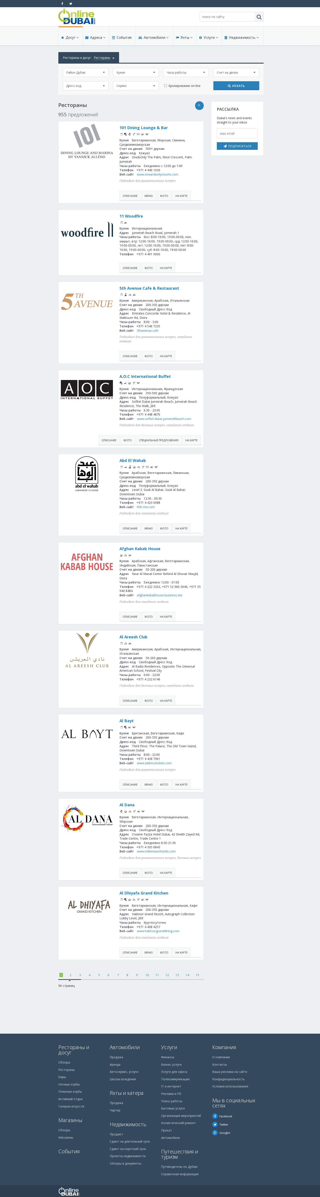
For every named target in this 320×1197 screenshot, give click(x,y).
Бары (62, 1077)
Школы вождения (123, 1079)
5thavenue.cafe (147, 330)
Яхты (185, 37)
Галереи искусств (71, 1106)
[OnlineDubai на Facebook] (62, 3)
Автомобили (154, 37)
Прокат (166, 1130)
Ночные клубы (69, 1084)
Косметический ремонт (178, 1123)
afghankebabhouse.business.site (159, 595)
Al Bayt (127, 720)
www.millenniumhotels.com (156, 851)
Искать (238, 86)
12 (167, 975)
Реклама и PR (171, 1094)
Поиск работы (171, 1101)
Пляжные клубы (70, 1091)
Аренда (115, 1064)
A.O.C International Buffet (145, 376)
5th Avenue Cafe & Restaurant (149, 288)
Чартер (115, 1110)
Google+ (225, 1133)
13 (177, 975)
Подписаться (239, 146)
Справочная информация (180, 1174)
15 (197, 975)
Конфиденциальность (228, 1079)
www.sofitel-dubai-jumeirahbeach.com (164, 419)
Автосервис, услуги (124, 1072)
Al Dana (127, 804)
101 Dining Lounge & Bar (144, 127)
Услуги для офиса (174, 1072)
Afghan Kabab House (140, 548)
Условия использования (230, 1086)
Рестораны (66, 1070)
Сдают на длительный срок (130, 1141)
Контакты (219, 1064)
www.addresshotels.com (154, 763)
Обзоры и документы (125, 1163)
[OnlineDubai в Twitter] (70, 3)
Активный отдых (70, 1099)
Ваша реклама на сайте (229, 1072)
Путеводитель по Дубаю (179, 1167)
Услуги (209, 37)
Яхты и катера (126, 1092)
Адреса (96, 37)
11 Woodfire (131, 216)
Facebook (225, 1116)
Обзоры (64, 1062)
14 (187, 975)
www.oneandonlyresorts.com (157, 174)
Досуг (70, 37)
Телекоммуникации (175, 1079)
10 (147, 975)
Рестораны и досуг (73, 1049)
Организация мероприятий (181, 1116)
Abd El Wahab (133, 460)
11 (157, 975)
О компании (221, 1057)
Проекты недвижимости (128, 1156)
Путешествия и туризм (179, 1154)
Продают (116, 1134)
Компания (224, 1047)
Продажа (116, 1057)
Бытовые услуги (173, 1108)
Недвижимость (242, 37)
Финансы (167, 1057)
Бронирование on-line (184, 86)
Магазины (70, 1120)
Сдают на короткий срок (128, 1149)
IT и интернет (171, 1086)
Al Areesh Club (133, 636)
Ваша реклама (199, 105)
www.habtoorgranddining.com (158, 931)
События (124, 37)
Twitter (223, 1124)
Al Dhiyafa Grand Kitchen (144, 893)
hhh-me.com (146, 507)
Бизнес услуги (171, 1064)
